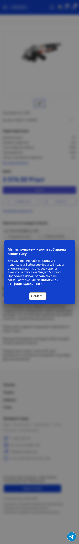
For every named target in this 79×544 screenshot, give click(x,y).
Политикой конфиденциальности (33, 282)
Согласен (37, 296)
